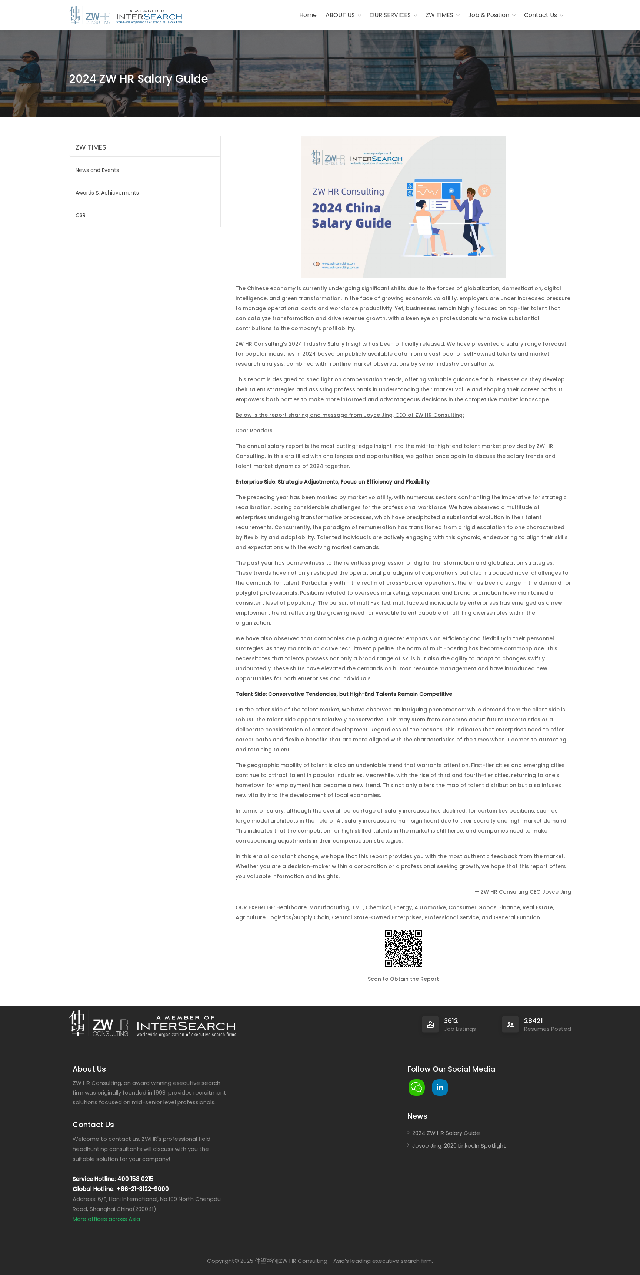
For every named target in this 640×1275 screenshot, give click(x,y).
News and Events (97, 170)
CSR (81, 215)
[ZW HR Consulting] (89, 15)
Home (308, 15)
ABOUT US (340, 15)
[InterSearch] (148, 15)
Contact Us (540, 15)
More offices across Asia (106, 1219)
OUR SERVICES (390, 15)
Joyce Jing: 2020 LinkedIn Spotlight (459, 1145)
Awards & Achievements (107, 192)
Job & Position (488, 15)
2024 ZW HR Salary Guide (446, 1133)
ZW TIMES (439, 15)
